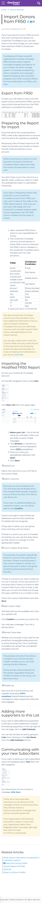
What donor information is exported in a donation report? (21, 859)
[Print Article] (31, 21)
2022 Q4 (7, 869)
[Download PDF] (28, 21)
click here (18, 355)
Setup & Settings (17, 10)
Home (4, 10)
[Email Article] (33, 21)
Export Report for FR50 (14, 866)
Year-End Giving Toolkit (16, 863)
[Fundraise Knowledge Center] (13, 2)
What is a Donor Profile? (15, 872)
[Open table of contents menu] (4, 3)
